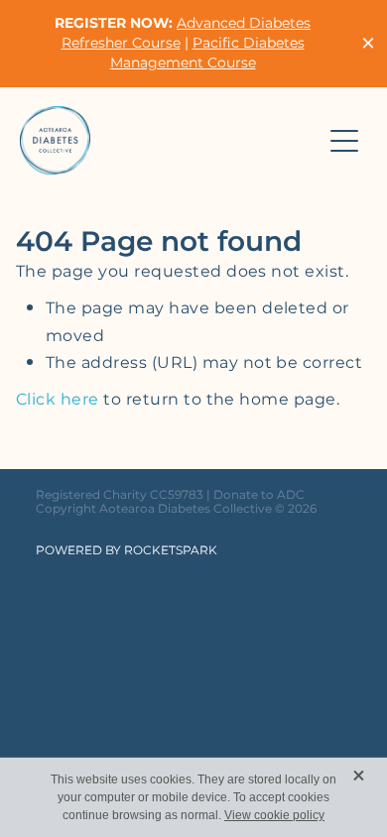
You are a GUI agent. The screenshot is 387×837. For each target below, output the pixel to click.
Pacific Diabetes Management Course (207, 53)
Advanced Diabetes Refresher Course (187, 33)
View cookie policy (274, 815)
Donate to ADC (259, 495)
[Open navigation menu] (344, 141)
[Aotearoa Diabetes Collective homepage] (170, 140)
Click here (57, 400)
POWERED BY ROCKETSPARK (126, 550)
